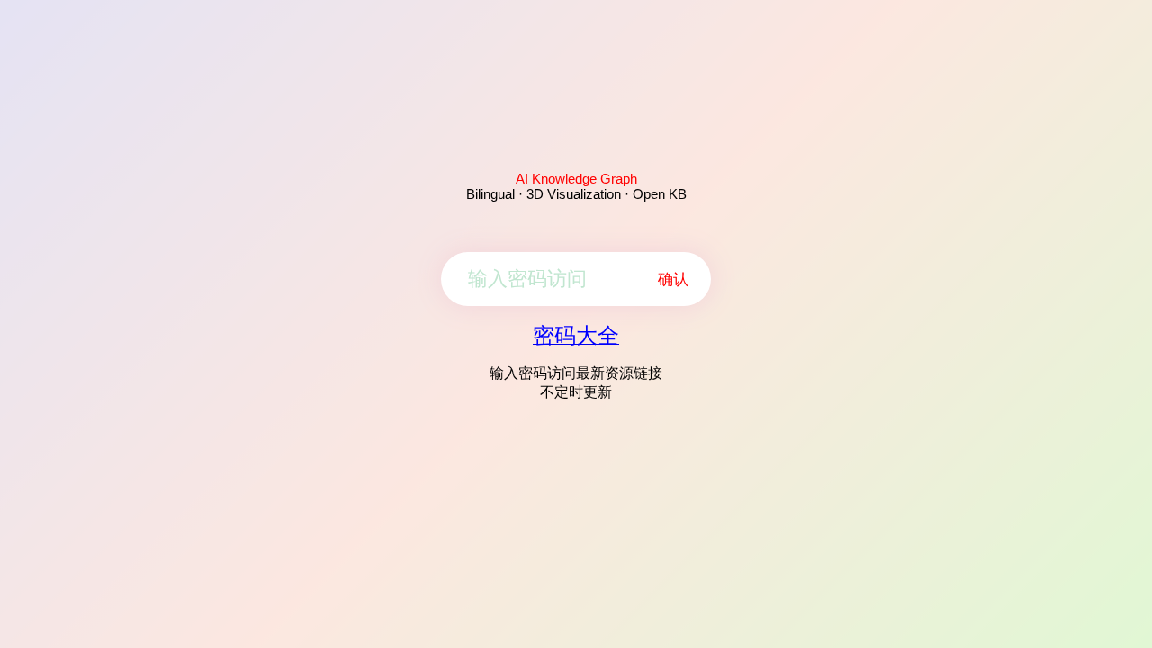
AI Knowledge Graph (576, 178)
